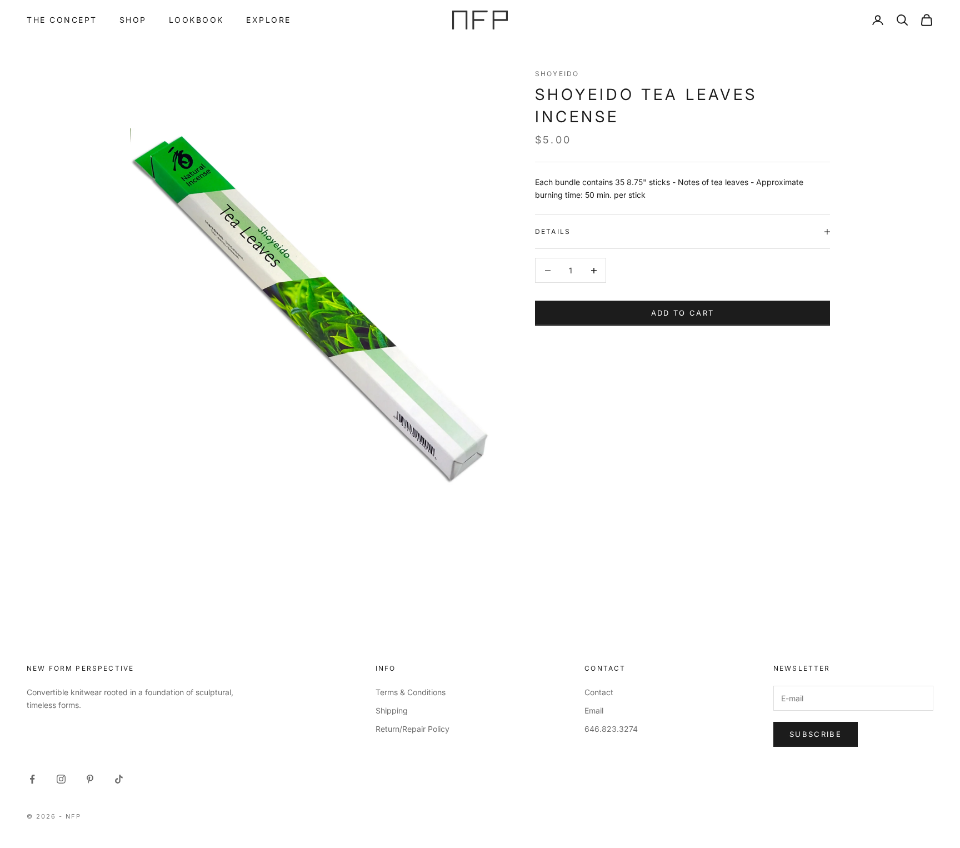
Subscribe (815, 734)
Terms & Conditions (411, 692)
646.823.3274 (611, 729)
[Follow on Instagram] (61, 779)
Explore (268, 19)
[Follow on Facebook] (32, 779)
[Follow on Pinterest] (90, 779)
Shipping (392, 710)
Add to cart (682, 312)
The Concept (62, 19)
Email (593, 710)
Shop (133, 19)
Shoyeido (557, 73)
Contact (598, 692)
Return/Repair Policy (412, 729)
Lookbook (196, 19)
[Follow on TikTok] (118, 779)
